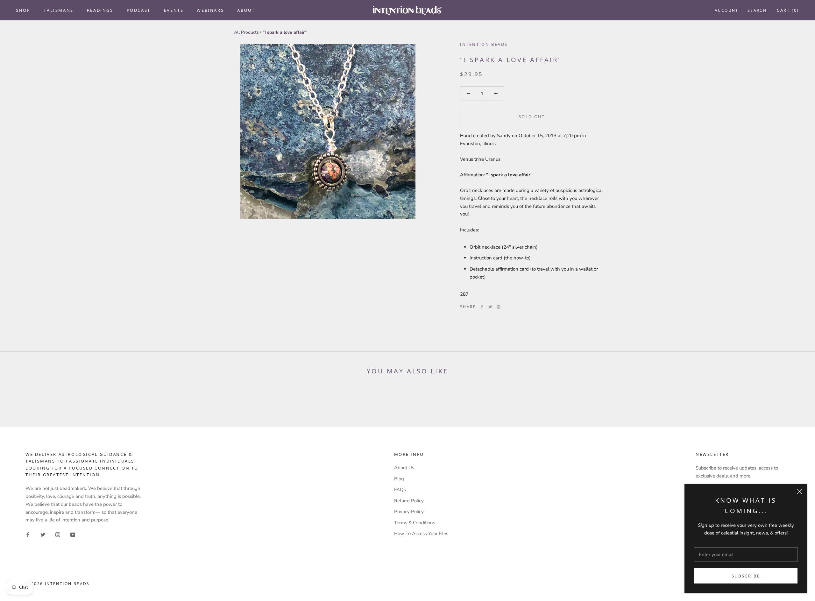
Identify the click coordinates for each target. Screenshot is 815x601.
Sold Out (532, 116)
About (246, 10)
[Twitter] (490, 307)
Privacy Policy (409, 511)
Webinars (210, 10)
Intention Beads (484, 44)
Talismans (58, 10)
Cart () (788, 10)
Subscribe (746, 576)
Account (727, 10)
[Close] (799, 491)
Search (757, 10)
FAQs (400, 489)
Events (174, 10)
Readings (100, 10)
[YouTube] (72, 534)
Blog (399, 479)
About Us (404, 467)
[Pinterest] (498, 307)
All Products (246, 32)
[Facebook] (482, 307)
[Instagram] (57, 534)
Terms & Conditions (414, 523)
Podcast (139, 10)
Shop (23, 10)
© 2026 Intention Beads (57, 583)
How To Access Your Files (421, 533)
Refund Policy (409, 501)
